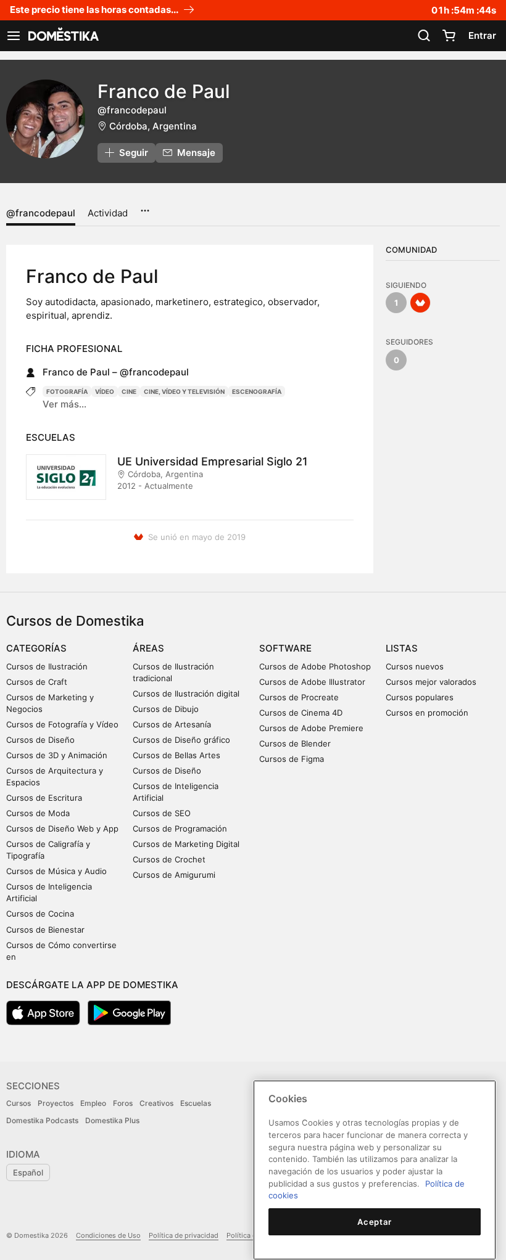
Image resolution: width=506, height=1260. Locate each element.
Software (285, 648)
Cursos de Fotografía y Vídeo (62, 724)
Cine (129, 391)
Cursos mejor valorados (431, 682)
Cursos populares (420, 697)
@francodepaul (40, 213)
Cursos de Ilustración (47, 666)
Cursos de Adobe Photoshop (315, 666)
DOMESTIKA (62, 35)
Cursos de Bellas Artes (176, 755)
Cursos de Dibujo (166, 709)
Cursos (18, 1103)
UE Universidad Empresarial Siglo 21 (212, 461)
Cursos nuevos (415, 666)
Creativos (156, 1103)
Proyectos (55, 1103)
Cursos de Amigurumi (174, 875)
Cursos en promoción (427, 713)
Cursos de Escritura (44, 798)
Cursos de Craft (36, 682)
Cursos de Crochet (169, 859)
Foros (123, 1103)
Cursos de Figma (291, 759)
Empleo (93, 1103)
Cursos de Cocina (40, 913)
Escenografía (256, 391)
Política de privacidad (183, 1235)
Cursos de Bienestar (45, 930)
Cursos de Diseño (40, 740)
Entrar (482, 35)
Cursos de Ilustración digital (186, 693)
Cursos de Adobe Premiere (311, 728)
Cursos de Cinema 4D (300, 713)
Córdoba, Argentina (153, 126)
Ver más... (64, 404)
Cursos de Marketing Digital (186, 844)
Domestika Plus (112, 1120)
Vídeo (104, 391)
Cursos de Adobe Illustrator (312, 682)
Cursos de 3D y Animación (56, 755)
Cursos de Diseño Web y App (62, 828)
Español (28, 1172)
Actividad (108, 213)
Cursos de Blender (295, 743)
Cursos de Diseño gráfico (181, 740)
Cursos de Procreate (299, 697)
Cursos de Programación (180, 828)
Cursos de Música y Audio (56, 871)
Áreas (148, 648)
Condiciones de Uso (108, 1235)
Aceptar (374, 1222)
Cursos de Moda (38, 813)
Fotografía (67, 391)
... (144, 206)
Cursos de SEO (162, 813)
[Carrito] (448, 35)
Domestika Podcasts (42, 1120)
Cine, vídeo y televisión (184, 391)
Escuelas (195, 1103)
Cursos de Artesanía (172, 724)
